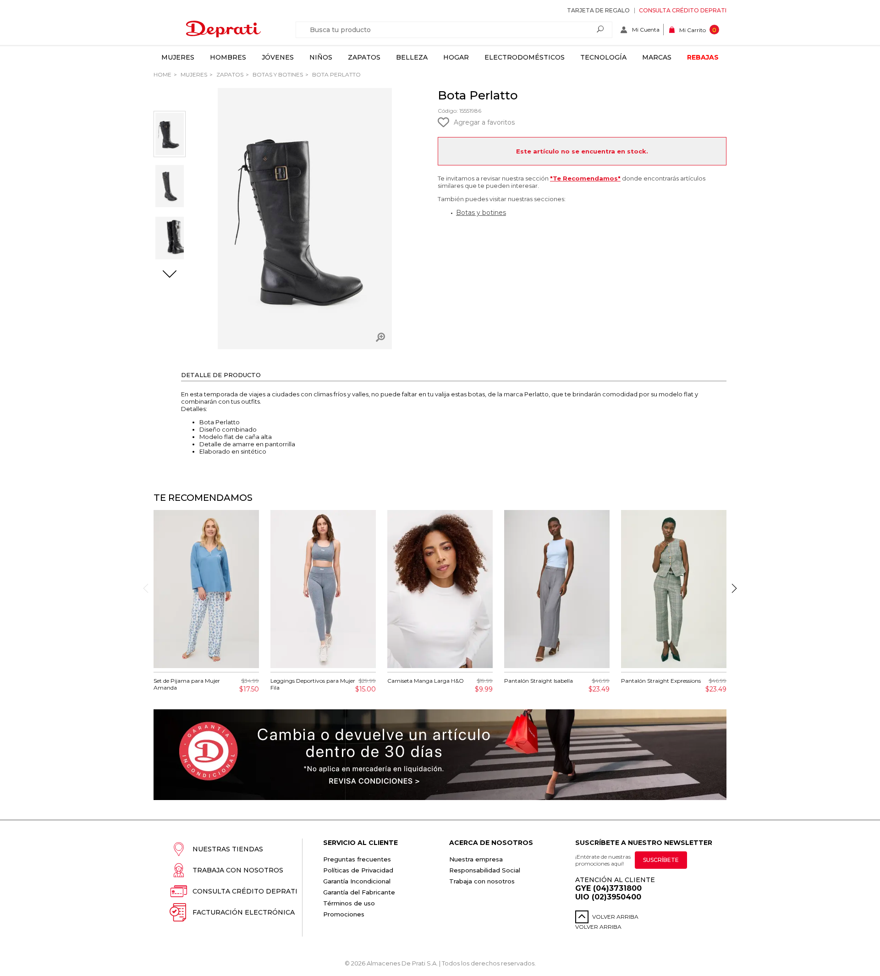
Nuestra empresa (476, 859)
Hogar (456, 57)
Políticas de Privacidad (358, 870)
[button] (170, 275)
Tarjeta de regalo (598, 10)
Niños (320, 57)
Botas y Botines (277, 74)
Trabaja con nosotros (237, 870)
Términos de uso (349, 903)
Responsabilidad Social (484, 870)
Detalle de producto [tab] (221, 374)
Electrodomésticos (524, 57)
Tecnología (603, 57)
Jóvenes (278, 57)
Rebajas (703, 57)
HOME (162, 74)
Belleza (412, 57)
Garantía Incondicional (356, 881)
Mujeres (177, 57)
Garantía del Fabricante (359, 892)
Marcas (656, 57)
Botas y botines (481, 212)
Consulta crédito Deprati (682, 10)
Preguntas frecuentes (357, 859)
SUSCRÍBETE (661, 859)
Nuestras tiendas (227, 849)
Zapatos (364, 57)
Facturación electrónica (243, 912)
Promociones (343, 914)
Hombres (228, 57)
